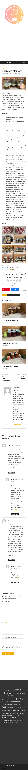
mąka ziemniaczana (6, 713)
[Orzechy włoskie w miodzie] (14, 311)
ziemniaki (19, 720)
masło (5, 707)
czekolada (4, 696)
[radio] (7, 280)
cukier (5, 693)
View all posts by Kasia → (17, 425)
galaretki (4, 699)
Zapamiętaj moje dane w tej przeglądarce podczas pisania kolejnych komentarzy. (11, 648)
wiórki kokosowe (13, 720)
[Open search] (24, 62)
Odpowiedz (12, 472)
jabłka (14, 699)
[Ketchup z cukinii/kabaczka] (14, 357)
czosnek (10, 696)
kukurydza (13, 701)
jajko (22, 699)
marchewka (9, 704)
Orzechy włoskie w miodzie (10, 320)
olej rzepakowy (20, 713)
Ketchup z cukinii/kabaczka (10, 366)
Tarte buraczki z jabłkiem (9, 343)
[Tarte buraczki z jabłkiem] (14, 334)
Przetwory (4, 68)
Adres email (6, 630)
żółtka (19, 722)
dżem (18, 695)
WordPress (10, 768)
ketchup (8, 701)
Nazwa (4, 622)
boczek (9, 294)
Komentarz (6, 601)
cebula (18, 690)
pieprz (9, 715)
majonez (19, 701)
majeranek (14, 294)
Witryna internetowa (9, 637)
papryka (4, 715)
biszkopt (3, 690)
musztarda (4, 710)
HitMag (17, 768)
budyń (7, 690)
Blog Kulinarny (14, 765)
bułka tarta (12, 690)
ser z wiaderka (19, 717)
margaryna (16, 704)
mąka (9, 710)
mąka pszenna (18, 710)
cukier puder (12, 693)
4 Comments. (18, 73)
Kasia (12, 73)
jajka (18, 698)
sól (19, 294)
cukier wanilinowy (21, 693)
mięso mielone (11, 707)
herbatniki (10, 699)
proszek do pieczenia (9, 718)
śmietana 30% (12, 722)
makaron (4, 704)
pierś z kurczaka (16, 715)
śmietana (4, 722)
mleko (18, 707)
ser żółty (4, 720)
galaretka (22, 695)
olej (13, 713)
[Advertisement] (14, 46)
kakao (4, 701)
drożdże (15, 696)
